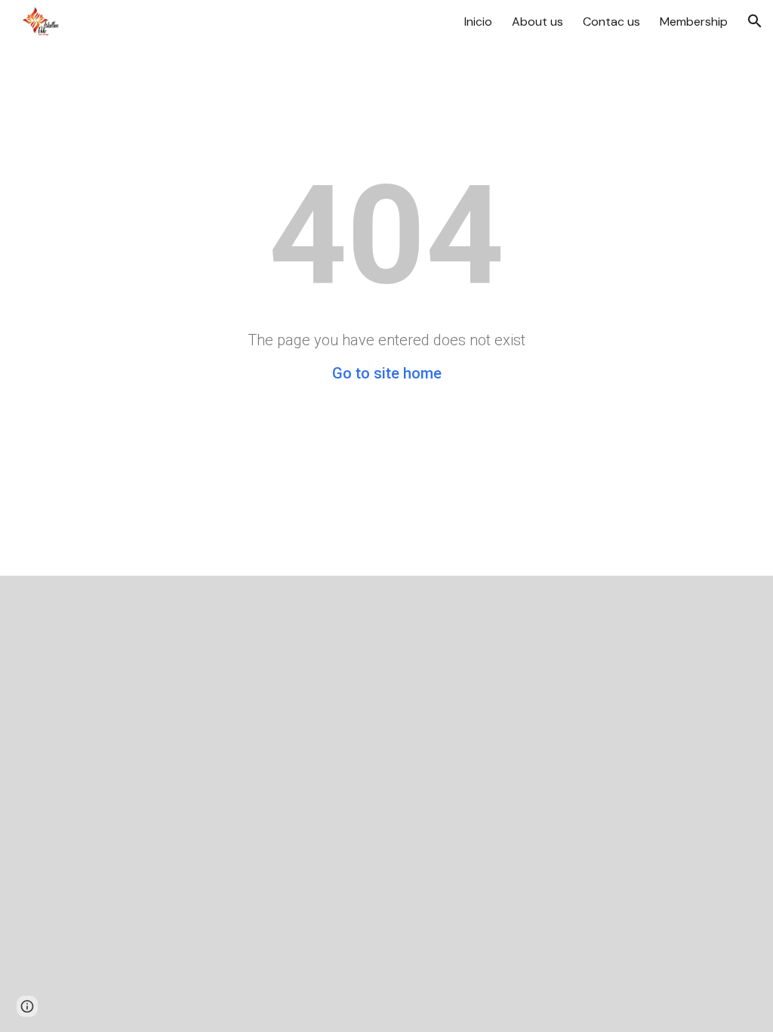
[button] (755, 21)
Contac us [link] (611, 21)
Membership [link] (694, 21)
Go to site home (387, 373)
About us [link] (537, 21)
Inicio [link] (478, 21)
